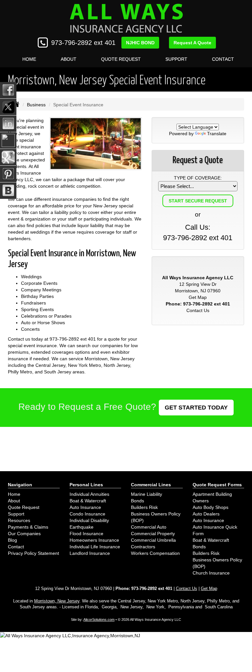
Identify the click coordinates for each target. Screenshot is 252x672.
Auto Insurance (85, 507)
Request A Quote (192, 42)
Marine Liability (146, 494)
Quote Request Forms (217, 484)
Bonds (137, 500)
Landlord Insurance (90, 553)
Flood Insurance (86, 533)
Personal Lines (86, 484)
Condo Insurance (87, 513)
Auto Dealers (206, 513)
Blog (12, 540)
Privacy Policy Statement (33, 553)
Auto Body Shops (210, 507)
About (68, 59)
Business (36, 104)
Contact (223, 59)
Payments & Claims (28, 527)
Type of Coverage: (198, 177)
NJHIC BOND (140, 42)
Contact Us (197, 310)
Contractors (143, 546)
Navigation (20, 484)
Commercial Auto (148, 527)
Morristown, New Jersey (56, 601)
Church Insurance (211, 573)
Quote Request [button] (121, 59)
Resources (19, 520)
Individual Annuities (89, 494)
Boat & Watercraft (88, 500)
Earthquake (82, 527)
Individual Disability (89, 520)
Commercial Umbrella (153, 540)
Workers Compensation (155, 553)
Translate (216, 133)
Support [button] (176, 59)
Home (29, 59)
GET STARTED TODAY (196, 407)
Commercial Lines (151, 484)
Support (16, 513)
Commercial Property (153, 533)
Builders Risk (144, 507)
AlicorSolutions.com (99, 619)
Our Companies (24, 533)
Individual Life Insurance (95, 546)
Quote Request (23, 507)
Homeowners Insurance (94, 540)
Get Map (198, 297)
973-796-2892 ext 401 (83, 42)
